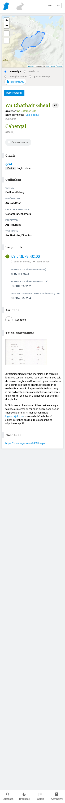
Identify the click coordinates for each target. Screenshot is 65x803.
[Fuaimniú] (55, 105)
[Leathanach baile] (6, 6)
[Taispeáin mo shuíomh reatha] (6, 41)
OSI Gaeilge (14, 71)
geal (8, 164)
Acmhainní (57, 798)
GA (50, 5)
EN (58, 5)
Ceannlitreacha (19, 142)
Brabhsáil (24, 798)
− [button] (7, 25)
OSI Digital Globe (17, 76)
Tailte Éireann (56, 66)
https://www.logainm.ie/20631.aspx (25, 443)
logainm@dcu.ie (14, 416)
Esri (47, 66)
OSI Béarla (33, 71)
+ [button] (7, 20)
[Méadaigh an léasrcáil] (6, 33)
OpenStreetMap (41, 76)
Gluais (40, 798)
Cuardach (8, 798)
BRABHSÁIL (17, 81)
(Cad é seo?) (32, 114)
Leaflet (31, 66)
